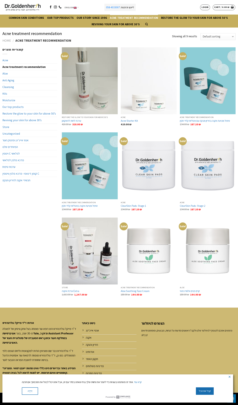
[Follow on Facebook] (50, 7)
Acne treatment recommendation (134, 18)
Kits (4, 93)
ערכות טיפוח (8, 167)
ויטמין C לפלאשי (11, 153)
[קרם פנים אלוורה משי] (208, 251)
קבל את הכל (205, 391)
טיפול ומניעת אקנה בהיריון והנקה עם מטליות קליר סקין (205, 120)
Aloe (5, 73)
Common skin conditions (26, 18)
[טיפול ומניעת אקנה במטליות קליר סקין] (90, 165)
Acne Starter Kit (129, 120)
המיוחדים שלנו (10, 147)
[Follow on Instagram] (55, 7)
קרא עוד (138, 382)
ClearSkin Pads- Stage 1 (133, 206)
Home (6, 40)
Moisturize (8, 100)
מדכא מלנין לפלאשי (13, 160)
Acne (5, 60)
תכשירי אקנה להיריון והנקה (16, 180)
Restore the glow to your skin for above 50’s (194, 18)
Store (5, 127)
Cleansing (8, 87)
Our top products (60, 18)
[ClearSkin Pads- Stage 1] (149, 165)
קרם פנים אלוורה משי (190, 291)
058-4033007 (113, 7)
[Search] (146, 24)
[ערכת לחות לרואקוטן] (90, 80)
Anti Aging (8, 80)
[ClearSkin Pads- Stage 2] (208, 165)
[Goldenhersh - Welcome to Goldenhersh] (23, 7)
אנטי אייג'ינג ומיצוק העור (15, 140)
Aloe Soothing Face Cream (135, 291)
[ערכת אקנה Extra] (90, 251)
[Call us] (60, 7)
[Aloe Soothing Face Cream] (149, 251)
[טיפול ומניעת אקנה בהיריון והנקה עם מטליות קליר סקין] (208, 80)
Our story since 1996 (92, 18)
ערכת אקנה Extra (70, 291)
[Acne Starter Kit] (149, 80)
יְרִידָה (30, 391)
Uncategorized (11, 133)
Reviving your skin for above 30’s (116, 24)
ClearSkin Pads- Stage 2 (192, 206)
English (69, 7)
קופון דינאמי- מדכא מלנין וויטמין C (20, 173)
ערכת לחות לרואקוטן (71, 120)
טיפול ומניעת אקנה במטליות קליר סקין (80, 206)
